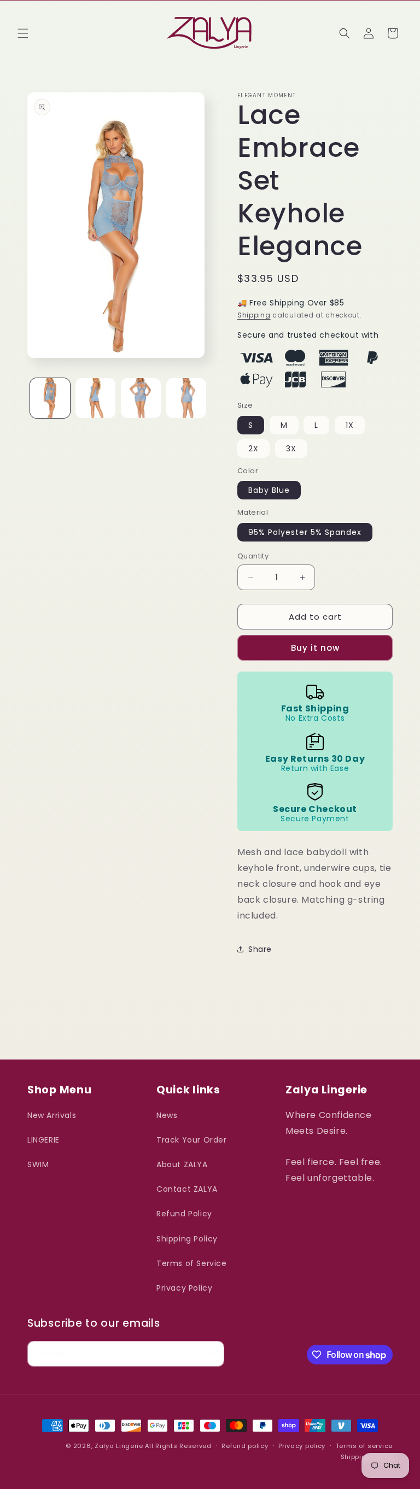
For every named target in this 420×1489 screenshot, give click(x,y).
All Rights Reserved (178, 1445)
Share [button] (260, 949)
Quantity (253, 556)
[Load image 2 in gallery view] (95, 398)
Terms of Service (191, 1263)
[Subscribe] (212, 1354)
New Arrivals (51, 1115)
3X (291, 448)
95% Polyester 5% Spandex (304, 532)
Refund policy (244, 1445)
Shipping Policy (187, 1238)
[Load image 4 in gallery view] (186, 398)
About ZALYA (182, 1164)
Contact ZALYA (187, 1189)
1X (350, 425)
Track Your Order (191, 1139)
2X (253, 448)
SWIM (38, 1164)
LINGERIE (43, 1139)
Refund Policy (184, 1213)
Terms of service (364, 1445)
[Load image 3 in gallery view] (141, 398)
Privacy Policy (184, 1287)
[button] (23, 33)
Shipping (254, 315)
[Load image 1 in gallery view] (50, 398)
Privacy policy (301, 1445)
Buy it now (315, 648)
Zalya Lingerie (119, 1445)
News (166, 1115)
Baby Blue (269, 490)
